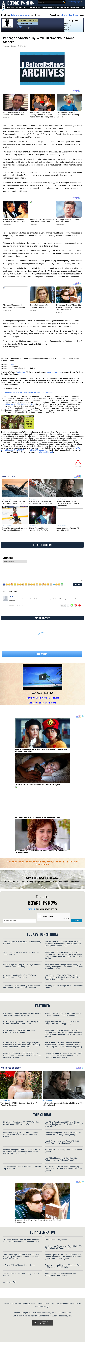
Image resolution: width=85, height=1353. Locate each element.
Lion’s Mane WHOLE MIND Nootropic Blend (18, 404)
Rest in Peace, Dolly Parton (56, 1240)
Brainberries (7, 225)
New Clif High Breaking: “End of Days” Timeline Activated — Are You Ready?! (22, 966)
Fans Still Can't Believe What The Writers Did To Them (42, 221)
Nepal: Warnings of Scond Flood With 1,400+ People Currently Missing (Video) (62, 1023)
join (12, 364)
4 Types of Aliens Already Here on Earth (19, 1265)
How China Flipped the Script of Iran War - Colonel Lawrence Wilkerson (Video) (61, 1159)
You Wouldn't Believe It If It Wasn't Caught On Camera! (40, 502)
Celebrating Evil (9, 1282)
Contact (33, 1303)
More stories (33, 28)
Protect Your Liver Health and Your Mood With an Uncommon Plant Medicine (63, 1266)
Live (82, 7)
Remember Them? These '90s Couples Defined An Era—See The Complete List (68, 307)
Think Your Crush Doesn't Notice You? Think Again (37, 784)
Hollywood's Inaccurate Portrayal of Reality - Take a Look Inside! (67, 503)
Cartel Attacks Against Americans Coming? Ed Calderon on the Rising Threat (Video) (21, 1023)
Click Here (21, 372)
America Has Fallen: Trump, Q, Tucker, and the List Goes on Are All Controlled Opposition (21, 987)
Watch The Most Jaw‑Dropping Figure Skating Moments (14, 529)
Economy (19, 7)
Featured (10, 7)
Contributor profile (22, 28)
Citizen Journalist (54, 372)
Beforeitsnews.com (20, 15)
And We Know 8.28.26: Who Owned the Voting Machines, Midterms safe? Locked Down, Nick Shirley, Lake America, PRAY (63, 944)
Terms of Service (51, 1303)
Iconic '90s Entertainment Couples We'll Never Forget (14, 221)
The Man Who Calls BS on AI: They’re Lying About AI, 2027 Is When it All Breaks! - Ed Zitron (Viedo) (63, 1169)
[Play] (42, 677)
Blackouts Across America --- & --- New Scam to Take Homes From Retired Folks (22, 1014)
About (6, 1303)
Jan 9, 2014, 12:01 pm (16, 605)
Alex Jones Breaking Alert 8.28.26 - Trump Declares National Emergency (19, 976)
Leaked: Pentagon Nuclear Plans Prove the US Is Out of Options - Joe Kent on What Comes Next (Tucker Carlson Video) (63, 1055)
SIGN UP (31, 909)
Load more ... (42, 654)
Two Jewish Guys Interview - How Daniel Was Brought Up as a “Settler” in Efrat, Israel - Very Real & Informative (21, 1257)
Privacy (40, 1303)
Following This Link (45, 452)
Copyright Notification (67, 1303)
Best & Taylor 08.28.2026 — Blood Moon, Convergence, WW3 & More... (19, 1031)
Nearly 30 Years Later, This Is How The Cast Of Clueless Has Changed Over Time (41, 750)
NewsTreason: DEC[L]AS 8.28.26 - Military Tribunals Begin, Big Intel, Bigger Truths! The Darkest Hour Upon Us (62, 977)
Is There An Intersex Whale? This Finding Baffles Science (14, 502)
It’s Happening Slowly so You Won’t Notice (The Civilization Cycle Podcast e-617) (64, 1247)
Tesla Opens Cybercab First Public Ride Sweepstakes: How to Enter (60, 1275)
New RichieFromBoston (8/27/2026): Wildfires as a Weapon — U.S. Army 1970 (21, 1123)
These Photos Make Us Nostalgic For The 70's (38, 529)
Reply (63, 605)
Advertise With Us (17, 1303)
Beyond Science (36, 7)
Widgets (47, 1307)
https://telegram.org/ (31, 882)
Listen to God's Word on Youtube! (42, 698)
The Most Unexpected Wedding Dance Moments (14, 306)
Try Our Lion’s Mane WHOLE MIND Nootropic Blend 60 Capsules (26, 392)
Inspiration (75, 7)
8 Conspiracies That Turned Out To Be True (67, 221)
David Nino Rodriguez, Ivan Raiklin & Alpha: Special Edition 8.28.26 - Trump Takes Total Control (20, 1135)
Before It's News (20, 3)
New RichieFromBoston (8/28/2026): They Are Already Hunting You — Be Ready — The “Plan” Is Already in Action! (64, 967)
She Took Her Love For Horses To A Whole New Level (37, 817)
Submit (76, 921)
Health (26, 7)
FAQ (27, 1303)
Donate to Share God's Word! (42, 703)
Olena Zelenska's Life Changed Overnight (39, 306)
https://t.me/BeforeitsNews (69, 882)
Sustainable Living (63, 7)
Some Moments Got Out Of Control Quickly (67, 529)
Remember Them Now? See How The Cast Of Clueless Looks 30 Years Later (41, 852)
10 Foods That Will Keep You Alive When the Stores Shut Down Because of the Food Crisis (21, 1241)
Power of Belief (49, 7)
